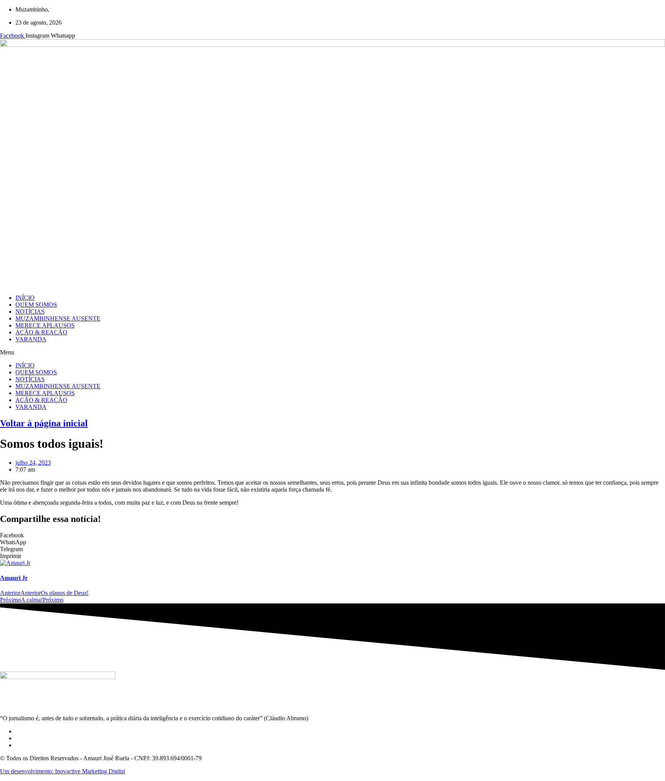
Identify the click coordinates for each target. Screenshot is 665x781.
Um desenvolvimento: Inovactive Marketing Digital (62, 771)
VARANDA (31, 339)
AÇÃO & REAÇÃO (41, 332)
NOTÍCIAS (30, 311)
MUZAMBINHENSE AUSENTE (57, 318)
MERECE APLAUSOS (45, 325)
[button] (332, 352)
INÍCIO (25, 297)
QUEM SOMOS (36, 304)
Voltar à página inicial (44, 423)
